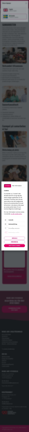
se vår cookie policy (16, 214)
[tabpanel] (14, 202)
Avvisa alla (14, 238)
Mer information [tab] (17, 186)
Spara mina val (14, 242)
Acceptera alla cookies (14, 245)
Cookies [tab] (7, 186)
